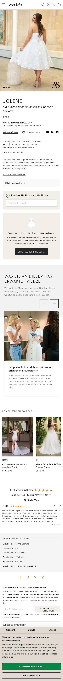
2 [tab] (6, 87)
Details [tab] (31, 630)
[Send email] (57, 132)
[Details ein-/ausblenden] (24, 183)
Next (54, 303)
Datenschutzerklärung (11, 617)
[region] (31, 515)
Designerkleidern (38, 384)
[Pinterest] (35, 576)
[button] (55, 505)
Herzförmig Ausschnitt (27, 565)
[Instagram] (43, 576)
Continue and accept (31, 666)
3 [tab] (9, 87)
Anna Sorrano (23, 543)
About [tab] (52, 630)
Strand (20, 561)
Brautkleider (8, 543)
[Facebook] (20, 576)
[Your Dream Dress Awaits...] (15, 5)
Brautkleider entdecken (31, 251)
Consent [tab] (10, 630)
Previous (44, 303)
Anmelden (53, 5)
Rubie (40, 460)
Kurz (19, 548)
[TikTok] (28, 576)
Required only (31, 675)
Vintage (20, 557)
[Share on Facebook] (47, 132)
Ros (5, 460)
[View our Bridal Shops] (48, 5)
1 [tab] (4, 87)
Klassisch (21, 552)
